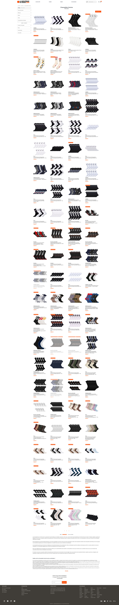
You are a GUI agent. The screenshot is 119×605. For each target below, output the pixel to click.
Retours (23, 594)
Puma (98, 590)
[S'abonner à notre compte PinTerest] (11, 601)
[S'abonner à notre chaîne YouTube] (14, 601)
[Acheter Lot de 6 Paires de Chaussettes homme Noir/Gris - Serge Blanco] (40, 106)
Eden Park (86, 589)
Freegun (85, 596)
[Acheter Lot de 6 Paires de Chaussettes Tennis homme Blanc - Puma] (75, 42)
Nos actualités (4, 590)
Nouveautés (52, 593)
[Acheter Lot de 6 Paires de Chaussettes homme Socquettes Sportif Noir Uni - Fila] (57, 148)
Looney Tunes (93, 597)
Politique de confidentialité (26, 590)
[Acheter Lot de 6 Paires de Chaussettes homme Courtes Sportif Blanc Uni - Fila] (92, 148)
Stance (98, 593)
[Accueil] (23, 1)
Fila (85, 594)
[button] (24, 8)
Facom (85, 593)
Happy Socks (93, 589)
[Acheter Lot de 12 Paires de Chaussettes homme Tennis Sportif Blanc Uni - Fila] (75, 63)
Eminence (86, 590)
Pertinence (98, 11)
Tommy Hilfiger (99, 594)
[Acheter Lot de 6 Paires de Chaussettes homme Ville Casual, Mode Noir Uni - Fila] (57, 493)
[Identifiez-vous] (98, 1)
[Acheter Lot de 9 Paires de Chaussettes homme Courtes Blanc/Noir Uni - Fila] (40, 515)
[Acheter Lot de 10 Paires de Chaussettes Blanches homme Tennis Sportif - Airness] (40, 42)
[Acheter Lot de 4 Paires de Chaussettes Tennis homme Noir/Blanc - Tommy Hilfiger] (92, 277)
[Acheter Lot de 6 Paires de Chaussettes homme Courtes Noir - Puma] (92, 515)
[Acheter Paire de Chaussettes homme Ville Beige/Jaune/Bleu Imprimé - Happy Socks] (40, 63)
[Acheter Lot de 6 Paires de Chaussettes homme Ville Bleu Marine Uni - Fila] (57, 364)
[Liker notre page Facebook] (4, 601)
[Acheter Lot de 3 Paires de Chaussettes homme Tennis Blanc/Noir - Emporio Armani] (92, 20)
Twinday (98, 596)
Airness (81, 589)
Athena (81, 590)
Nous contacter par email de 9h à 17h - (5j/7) (58, 589)
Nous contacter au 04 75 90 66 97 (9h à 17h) (58, 590)
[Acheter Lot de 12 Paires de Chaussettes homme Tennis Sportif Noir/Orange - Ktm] (57, 320)
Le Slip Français (93, 594)
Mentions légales (24, 589)
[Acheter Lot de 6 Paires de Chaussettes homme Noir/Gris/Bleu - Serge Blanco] (40, 84)
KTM (91, 593)
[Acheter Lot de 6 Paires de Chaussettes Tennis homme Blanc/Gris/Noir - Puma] (57, 42)
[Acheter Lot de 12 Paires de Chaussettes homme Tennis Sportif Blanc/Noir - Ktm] (75, 320)
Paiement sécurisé (25, 593)
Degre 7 (81, 597)
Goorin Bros (86, 597)
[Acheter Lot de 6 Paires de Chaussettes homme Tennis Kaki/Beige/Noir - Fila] (75, 364)
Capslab (81, 594)
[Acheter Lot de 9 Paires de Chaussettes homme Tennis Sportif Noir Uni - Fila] (57, 191)
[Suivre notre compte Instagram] (8, 601)
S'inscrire (64, 582)
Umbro (98, 597)
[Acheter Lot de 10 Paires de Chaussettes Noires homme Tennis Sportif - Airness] (75, 493)
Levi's (92, 596)
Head (91, 590)
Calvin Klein (81, 593)
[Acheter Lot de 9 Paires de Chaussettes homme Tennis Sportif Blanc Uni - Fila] (40, 148)
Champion (81, 596)
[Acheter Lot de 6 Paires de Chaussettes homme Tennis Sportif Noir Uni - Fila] (40, 127)
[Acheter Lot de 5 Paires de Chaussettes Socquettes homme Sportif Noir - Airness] (92, 42)
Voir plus (66, 570)
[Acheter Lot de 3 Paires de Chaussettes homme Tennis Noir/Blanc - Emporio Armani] (75, 20)
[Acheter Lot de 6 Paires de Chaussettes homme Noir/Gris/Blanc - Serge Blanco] (57, 84)
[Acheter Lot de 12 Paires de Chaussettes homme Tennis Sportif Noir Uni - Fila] (92, 106)
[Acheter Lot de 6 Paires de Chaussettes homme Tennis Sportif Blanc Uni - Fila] (57, 213)
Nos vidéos (4, 589)
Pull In (98, 589)
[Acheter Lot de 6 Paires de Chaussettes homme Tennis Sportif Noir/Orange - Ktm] (92, 493)
